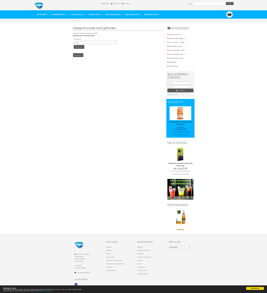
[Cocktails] (180, 189)
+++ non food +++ (76, 14)
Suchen (80, 47)
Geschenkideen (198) (177, 50)
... (180, 226)
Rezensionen (177, 205)
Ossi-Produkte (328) (176, 54)
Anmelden (106, 3)
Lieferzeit (109, 250)
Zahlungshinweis (111, 270)
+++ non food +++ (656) (177, 42)
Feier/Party (95, 14)
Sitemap (139, 247)
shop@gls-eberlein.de (83, 272)
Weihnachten (151, 14)
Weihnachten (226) (176, 58)
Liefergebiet (141, 267)
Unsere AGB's (110, 257)
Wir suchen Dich (142, 270)
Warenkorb (126, 3)
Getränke (42, 14)
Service (139, 264)
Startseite (109, 247)
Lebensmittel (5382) (176, 38)
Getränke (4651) (175, 34)
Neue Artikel (173, 66)
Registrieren (116, 3)
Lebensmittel (58, 14)
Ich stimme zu (255, 288)
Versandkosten (185, 132)
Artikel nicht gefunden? (144, 257)
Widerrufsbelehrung (143, 250)
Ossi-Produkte (132, 14)
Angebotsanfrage (142, 274)
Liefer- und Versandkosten (114, 260)
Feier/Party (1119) (175, 46)
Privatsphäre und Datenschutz (115, 264)
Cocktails (140, 260)
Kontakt (108, 254)
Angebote (172, 62)
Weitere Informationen (46, 291)
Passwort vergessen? (172, 94)
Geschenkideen (112, 14)
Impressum (109, 267)
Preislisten (140, 254)
